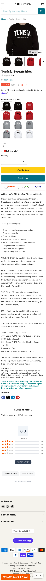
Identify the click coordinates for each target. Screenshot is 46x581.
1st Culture (8, 80)
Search (5, 563)
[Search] (41, 11)
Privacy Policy (36, 563)
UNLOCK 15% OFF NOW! (15, 577)
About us (13, 563)
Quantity (4, 156)
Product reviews (10, 473)
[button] (6, 61)
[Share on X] (8, 397)
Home (3, 19)
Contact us (24, 563)
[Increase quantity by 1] (23, 161)
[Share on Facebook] (3, 397)
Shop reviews (27, 473)
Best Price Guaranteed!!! (22, 568)
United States (21, 531)
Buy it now (23, 178)
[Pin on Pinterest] (18, 397)
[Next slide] (43, 61)
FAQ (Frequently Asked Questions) (23, 571)
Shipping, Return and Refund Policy (21, 566)
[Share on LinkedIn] (13, 397)
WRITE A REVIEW (23, 462)
